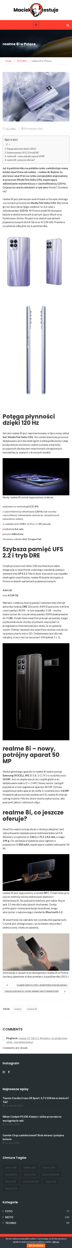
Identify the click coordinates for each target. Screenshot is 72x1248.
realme (17, 1008)
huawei (48, 1167)
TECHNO (10, 128)
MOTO (9, 1217)
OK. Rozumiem (36, 1245)
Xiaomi (11, 1188)
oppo (51, 1181)
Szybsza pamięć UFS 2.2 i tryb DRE (23, 152)
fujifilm (29, 1167)
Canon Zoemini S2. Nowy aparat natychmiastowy (32, 991)
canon (11, 1167)
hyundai (11, 1174)
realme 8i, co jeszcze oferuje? (21, 160)
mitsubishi (31, 1181)
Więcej (56, 1241)
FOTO (8, 1211)
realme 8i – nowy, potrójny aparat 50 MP (26, 156)
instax (29, 1174)
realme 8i (32, 1008)
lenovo (10, 1181)
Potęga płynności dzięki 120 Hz (21, 149)
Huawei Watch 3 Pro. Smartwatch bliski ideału (42, 985)
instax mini (50, 1174)
